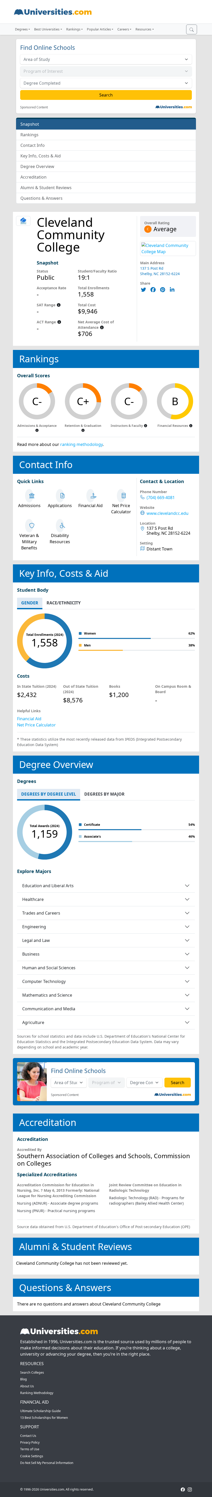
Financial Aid (29, 719)
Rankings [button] (73, 29)
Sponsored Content (34, 107)
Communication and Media (48, 1009)
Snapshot (29, 124)
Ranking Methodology (36, 1393)
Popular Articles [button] (99, 29)
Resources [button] (143, 29)
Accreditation (33, 177)
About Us (27, 1386)
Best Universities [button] (46, 29)
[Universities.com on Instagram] (190, 1489)
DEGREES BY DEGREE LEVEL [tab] (48, 794)
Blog (23, 1379)
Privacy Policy (30, 1442)
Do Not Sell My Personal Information (46, 1463)
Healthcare (33, 899)
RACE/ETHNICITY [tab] (64, 603)
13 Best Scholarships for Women (44, 1417)
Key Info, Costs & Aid (40, 156)
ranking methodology (81, 444)
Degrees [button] (21, 29)
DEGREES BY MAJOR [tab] (104, 794)
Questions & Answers (41, 198)
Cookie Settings (31, 1456)
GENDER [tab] (29, 603)
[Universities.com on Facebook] (183, 1489)
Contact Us (28, 1436)
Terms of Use (29, 1449)
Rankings (29, 135)
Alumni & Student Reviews (46, 187)
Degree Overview (37, 166)
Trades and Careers (41, 913)
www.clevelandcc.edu (167, 513)
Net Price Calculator (36, 725)
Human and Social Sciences (48, 968)
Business (31, 954)
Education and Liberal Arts (48, 885)
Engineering (34, 927)
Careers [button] (123, 29)
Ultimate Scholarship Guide (40, 1411)
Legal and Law (36, 940)
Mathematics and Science (47, 995)
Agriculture (33, 1022)
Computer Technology (44, 981)
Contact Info (32, 145)
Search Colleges (32, 1372)
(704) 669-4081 (161, 497)
